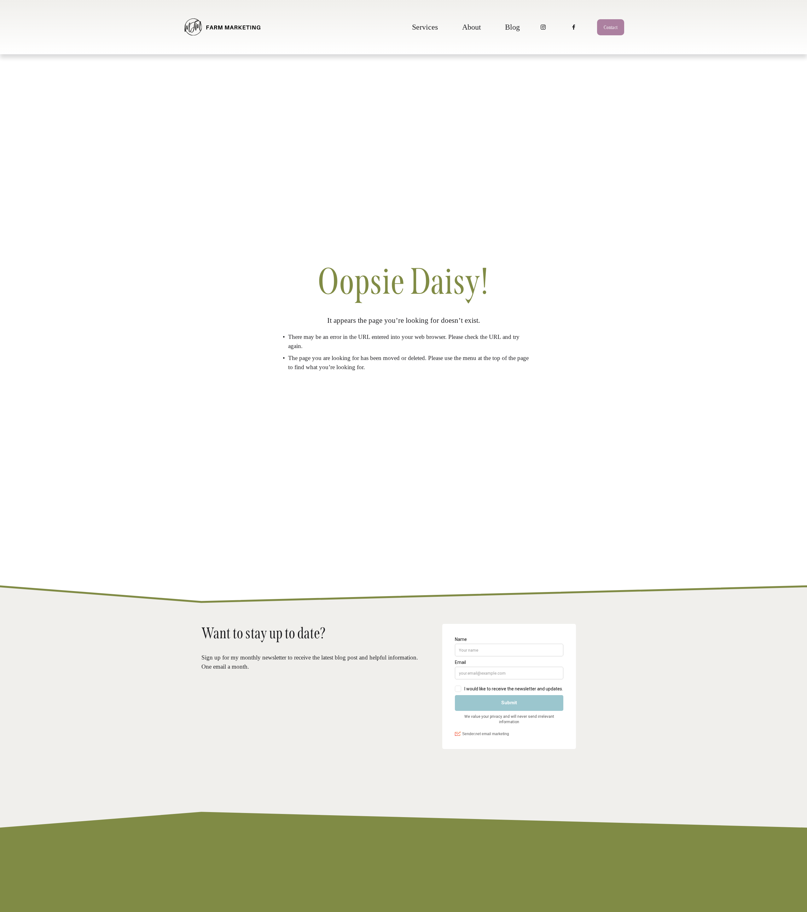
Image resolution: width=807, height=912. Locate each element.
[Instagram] (543, 27)
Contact (611, 27)
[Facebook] (574, 27)
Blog (512, 27)
